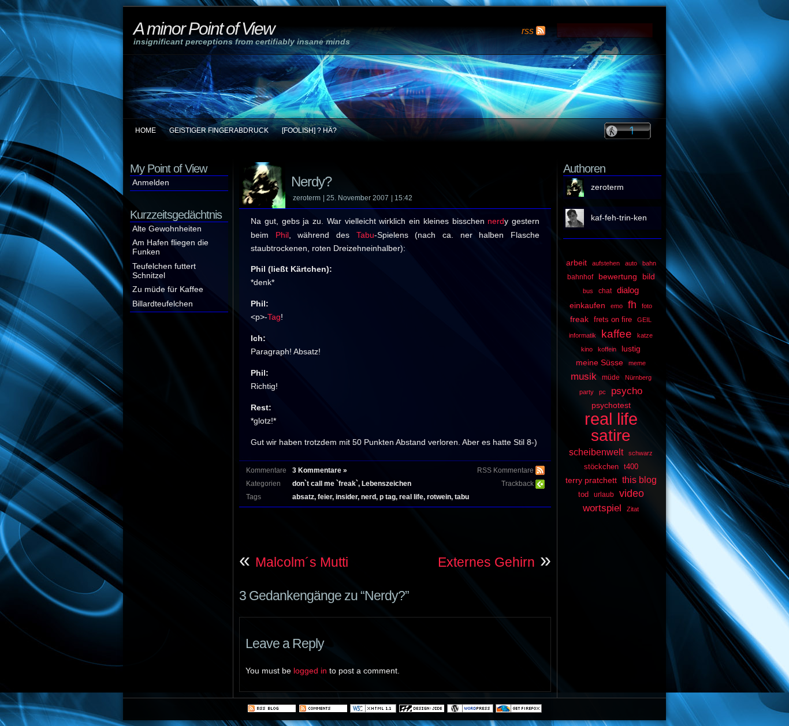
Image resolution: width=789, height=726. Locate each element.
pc (602, 391)
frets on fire (613, 319)
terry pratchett (591, 480)
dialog (628, 290)
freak (579, 319)
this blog (639, 479)
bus (588, 290)
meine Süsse (599, 362)
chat (605, 291)
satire (611, 435)
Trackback (517, 484)
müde (611, 377)
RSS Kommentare (505, 470)
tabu (462, 497)
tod (583, 494)
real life (411, 497)
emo (617, 305)
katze (645, 335)
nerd (495, 221)
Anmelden (150, 182)
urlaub (604, 495)
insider (347, 497)
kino (587, 349)
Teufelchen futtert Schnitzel (164, 271)
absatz (303, 497)
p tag (387, 497)
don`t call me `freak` (325, 484)
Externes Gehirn (486, 562)
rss (528, 30)
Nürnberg (638, 377)
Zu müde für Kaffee (167, 289)
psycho (626, 390)
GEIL (644, 319)
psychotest (611, 405)
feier (325, 497)
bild (648, 276)
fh (632, 304)
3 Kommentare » (319, 470)
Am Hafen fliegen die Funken (170, 247)
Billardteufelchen (162, 304)
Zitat (633, 509)
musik (584, 376)
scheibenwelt (596, 452)
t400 (631, 466)
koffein (607, 349)
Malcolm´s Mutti (301, 562)
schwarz (640, 453)
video (631, 493)
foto (647, 305)
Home (145, 130)
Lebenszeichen (386, 484)
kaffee (616, 334)
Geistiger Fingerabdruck (219, 130)
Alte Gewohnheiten (167, 228)
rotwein (439, 497)
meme (637, 363)
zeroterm (607, 187)
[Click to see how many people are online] (627, 130)
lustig (631, 348)
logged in (310, 671)
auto (631, 263)
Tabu (365, 235)
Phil (282, 235)
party (586, 391)
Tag (274, 317)
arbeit (576, 263)
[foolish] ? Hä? (309, 130)
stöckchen (601, 466)
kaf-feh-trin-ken (619, 218)
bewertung (617, 276)
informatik (582, 335)
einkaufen (587, 305)
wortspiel (602, 508)
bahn (649, 263)
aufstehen (606, 263)
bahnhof (580, 277)
